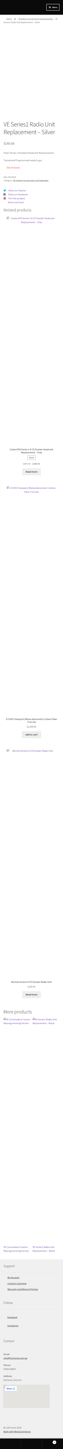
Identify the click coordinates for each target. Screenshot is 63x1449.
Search (31, 1444)
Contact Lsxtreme (16, 1283)
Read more (31, 471)
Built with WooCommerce (17, 1431)
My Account (13, 1277)
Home (9, 18)
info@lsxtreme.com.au (15, 1358)
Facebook (12, 1317)
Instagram (13, 1325)
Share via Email (16, 202)
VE (15, 18)
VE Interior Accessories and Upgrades (35, 18)
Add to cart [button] (31, 734)
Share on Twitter (17, 190)
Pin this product (16, 198)
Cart (48, 1441)
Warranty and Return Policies (22, 1289)
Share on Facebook (18, 194)
